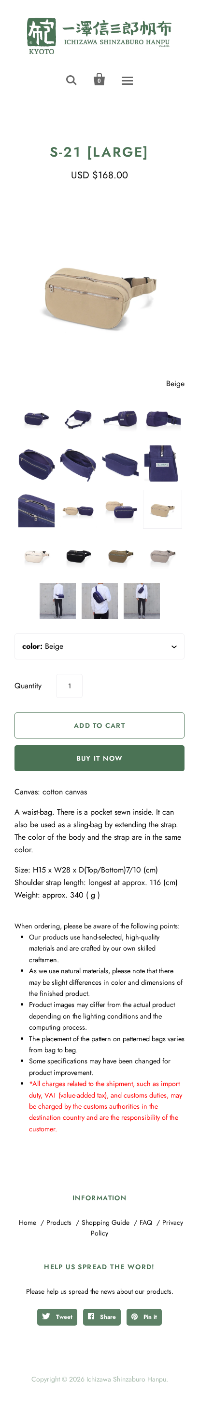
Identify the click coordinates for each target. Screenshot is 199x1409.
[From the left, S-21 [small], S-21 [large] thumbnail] (78, 509)
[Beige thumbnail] (162, 509)
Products (58, 1222)
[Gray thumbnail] (162, 555)
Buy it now (99, 758)
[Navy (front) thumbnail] (36, 418)
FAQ (146, 1222)
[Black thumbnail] (78, 555)
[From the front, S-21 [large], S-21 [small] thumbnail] (120, 509)
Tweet (63, 1317)
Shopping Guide (105, 1222)
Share (107, 1317)
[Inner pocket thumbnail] (78, 463)
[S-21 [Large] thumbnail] (120, 418)
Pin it (149, 1317)
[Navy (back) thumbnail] (78, 418)
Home (27, 1222)
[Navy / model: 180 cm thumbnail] (58, 601)
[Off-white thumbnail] (36, 555)
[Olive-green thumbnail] (120, 555)
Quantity (28, 685)
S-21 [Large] (100, 152)
